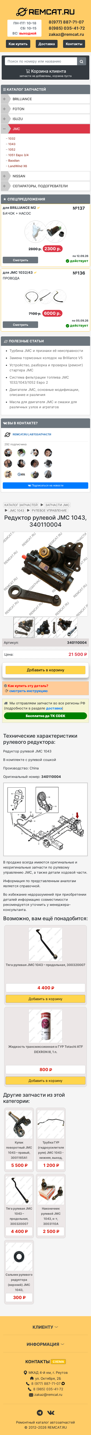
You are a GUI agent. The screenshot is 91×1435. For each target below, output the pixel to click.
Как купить (18, 44)
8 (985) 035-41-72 (48, 1389)
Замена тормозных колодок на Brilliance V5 (46, 358)
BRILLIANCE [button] (22, 99)
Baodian (13, 160)
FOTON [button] (18, 109)
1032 (11, 138)
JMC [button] (16, 129)
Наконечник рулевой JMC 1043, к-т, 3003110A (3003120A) (51, 1219)
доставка (54, 708)
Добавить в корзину (45, 670)
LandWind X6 (17, 166)
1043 (11, 144)
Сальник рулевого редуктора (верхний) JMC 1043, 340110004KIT (19, 1285)
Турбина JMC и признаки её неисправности (46, 350)
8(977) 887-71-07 (66, 22)
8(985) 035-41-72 (67, 28)
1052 (11, 149)
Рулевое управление (49, 510)
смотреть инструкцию (28, 691)
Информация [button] (43, 1344)
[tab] (45, 99)
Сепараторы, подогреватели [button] (40, 186)
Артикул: (11, 642)
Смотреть (20, 260)
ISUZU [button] (18, 119)
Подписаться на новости (47, 485)
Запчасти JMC (57, 505)
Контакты (74, 44)
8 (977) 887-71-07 (46, 1383)
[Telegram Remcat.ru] (40, 1412)
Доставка (47, 44)
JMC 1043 (17, 510)
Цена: (8, 654)
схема (58, 1361)
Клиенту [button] (43, 1327)
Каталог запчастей (21, 505)
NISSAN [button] (19, 176)
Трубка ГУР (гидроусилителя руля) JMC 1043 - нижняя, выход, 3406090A (51, 1152)
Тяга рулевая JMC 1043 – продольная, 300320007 (45, 965)
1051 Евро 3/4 (18, 155)
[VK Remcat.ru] (50, 1412)
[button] (84, 574)
